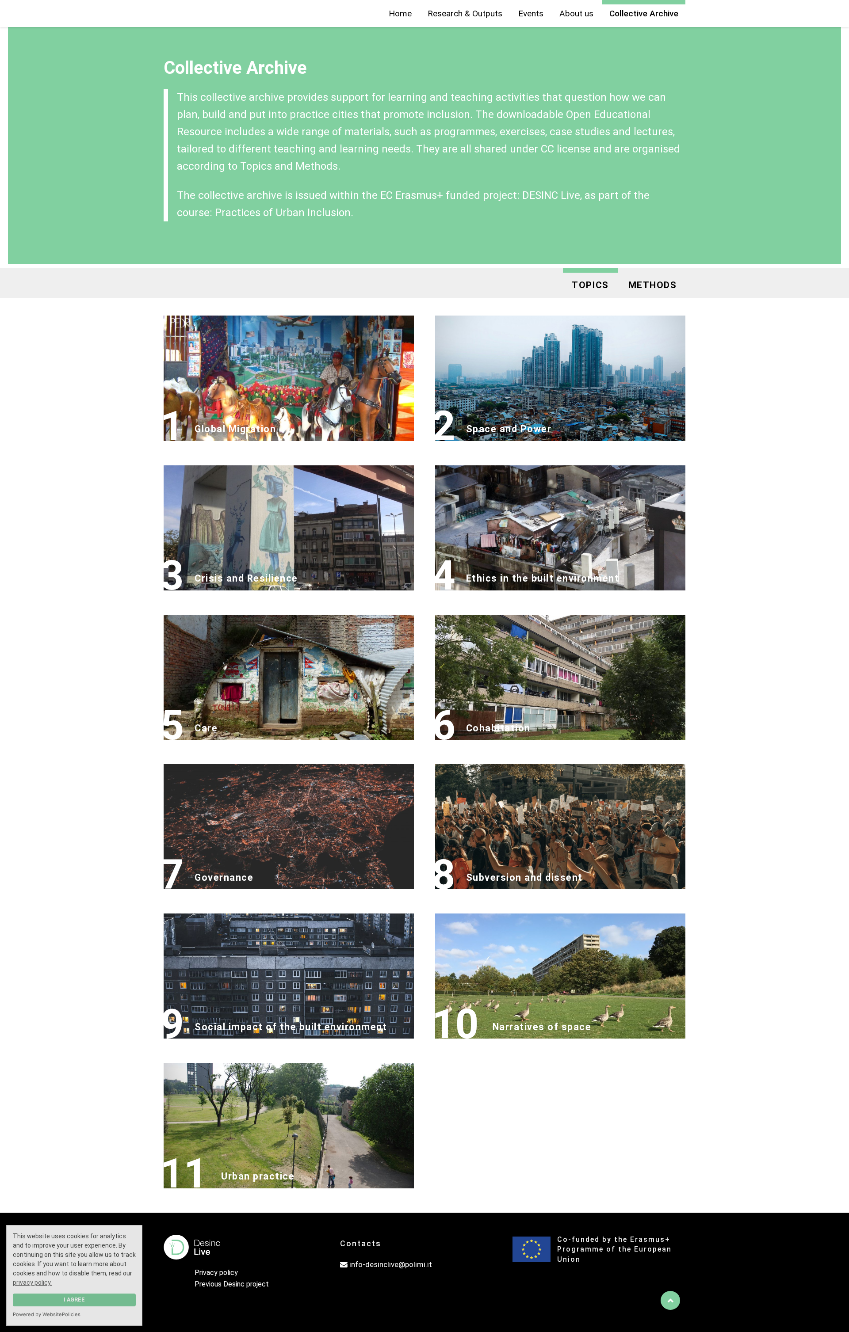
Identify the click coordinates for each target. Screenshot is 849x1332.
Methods (652, 285)
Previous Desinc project (232, 1284)
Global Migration (235, 428)
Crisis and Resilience (246, 578)
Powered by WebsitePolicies (46, 1314)
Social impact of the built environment (291, 1026)
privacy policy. (32, 1282)
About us (576, 13)
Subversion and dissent (524, 877)
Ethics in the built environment (543, 578)
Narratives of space (542, 1026)
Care (206, 728)
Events (530, 13)
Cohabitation (498, 728)
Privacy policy (216, 1272)
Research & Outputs (465, 13)
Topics (590, 285)
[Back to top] (670, 1300)
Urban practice (257, 1176)
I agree (74, 1299)
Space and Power (509, 428)
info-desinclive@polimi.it (390, 1264)
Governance (224, 877)
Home (400, 13)
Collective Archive (643, 13)
